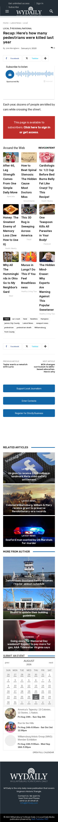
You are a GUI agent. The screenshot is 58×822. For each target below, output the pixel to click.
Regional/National (22, 28)
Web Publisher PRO (39, 819)
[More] (45, 58)
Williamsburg (40, 327)
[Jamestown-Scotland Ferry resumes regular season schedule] (29, 572)
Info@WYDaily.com (29, 803)
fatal (25, 319)
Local (25, 23)
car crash (16, 319)
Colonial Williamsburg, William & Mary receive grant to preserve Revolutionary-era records (29, 508)
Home (6, 23)
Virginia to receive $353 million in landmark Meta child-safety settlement (29, 476)
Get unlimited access (18, 3)
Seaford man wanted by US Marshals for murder (29, 541)
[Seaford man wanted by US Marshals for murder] (29, 531)
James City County (12, 323)
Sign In (39, 3)
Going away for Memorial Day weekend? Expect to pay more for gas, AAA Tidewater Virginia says (29, 644)
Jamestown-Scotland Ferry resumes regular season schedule (29, 582)
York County (9, 332)
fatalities (34, 319)
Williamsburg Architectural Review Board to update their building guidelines (29, 612)
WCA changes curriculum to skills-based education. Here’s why (44, 368)
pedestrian (9, 327)
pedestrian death (24, 327)
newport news (42, 323)
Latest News (16, 23)
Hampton (45, 319)
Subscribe (14, 7)
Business (29, 637)
